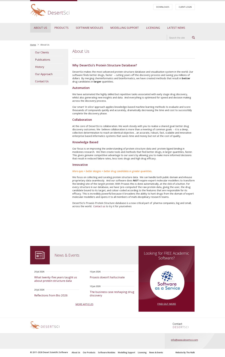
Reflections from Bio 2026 (51, 295)
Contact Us (42, 81)
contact (177, 324)
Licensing (153, 28)
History (39, 67)
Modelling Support (124, 28)
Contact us (99, 206)
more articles (84, 304)
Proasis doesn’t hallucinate (107, 277)
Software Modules (89, 28)
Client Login (185, 7)
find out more (166, 303)
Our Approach (44, 74)
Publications (42, 59)
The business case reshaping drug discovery (112, 293)
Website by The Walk (185, 352)
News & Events (156, 352)
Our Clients (42, 52)
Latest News (176, 28)
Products (61, 28)
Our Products (89, 352)
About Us (40, 28)
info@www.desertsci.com (184, 339)
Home (33, 44)
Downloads (162, 7)
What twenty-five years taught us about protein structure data (55, 279)
